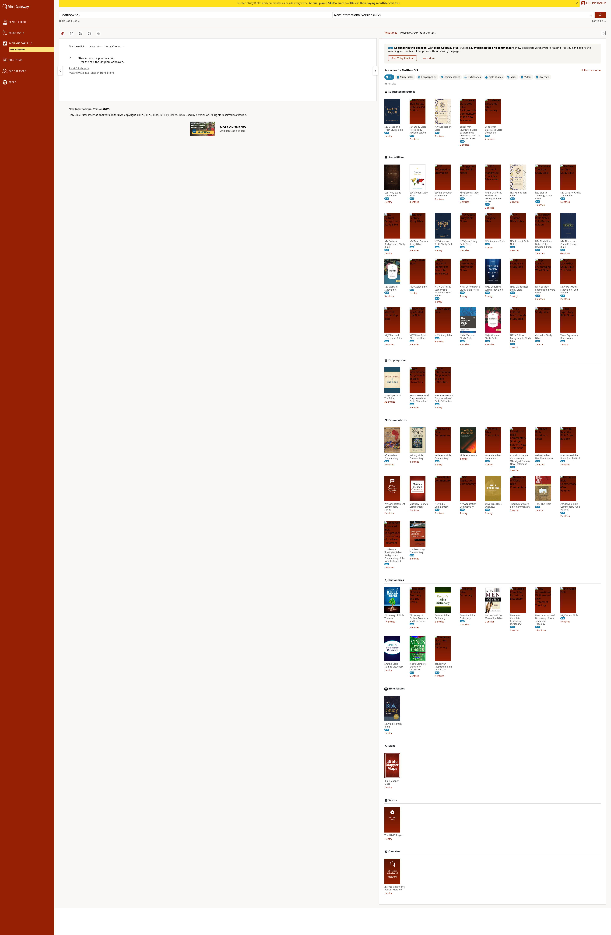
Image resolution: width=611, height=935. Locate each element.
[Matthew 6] (375, 70)
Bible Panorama (468, 455)
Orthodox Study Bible (543, 337)
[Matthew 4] (60, 70)
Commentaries (397, 420)
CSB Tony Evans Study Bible (392, 194)
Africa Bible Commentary (391, 457)
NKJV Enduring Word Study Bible (494, 288)
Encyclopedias (397, 360)
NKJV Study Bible (444, 335)
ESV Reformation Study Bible (443, 194)
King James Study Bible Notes (469, 194)
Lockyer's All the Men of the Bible (494, 617)
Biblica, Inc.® (177, 115)
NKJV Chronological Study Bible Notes (470, 288)
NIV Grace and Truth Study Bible (393, 128)
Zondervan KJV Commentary (417, 551)
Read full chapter (79, 68)
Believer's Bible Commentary (443, 457)
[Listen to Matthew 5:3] (98, 33)
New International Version (86, 109)
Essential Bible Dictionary (467, 617)
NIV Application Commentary (468, 505)
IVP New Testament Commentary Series (394, 507)
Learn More (428, 58)
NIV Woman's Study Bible (391, 288)
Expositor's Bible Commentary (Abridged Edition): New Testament (520, 460)
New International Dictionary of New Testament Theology (545, 620)
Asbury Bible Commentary (416, 457)
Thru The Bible (543, 504)
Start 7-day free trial (402, 58)
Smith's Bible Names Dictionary (393, 665)
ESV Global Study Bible (419, 194)
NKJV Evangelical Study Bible (519, 288)
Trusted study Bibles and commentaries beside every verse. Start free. (318, 3)
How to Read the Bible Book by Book (570, 457)
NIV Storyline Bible (495, 241)
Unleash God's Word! (232, 131)
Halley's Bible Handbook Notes (544, 457)
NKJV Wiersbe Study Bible (467, 337)
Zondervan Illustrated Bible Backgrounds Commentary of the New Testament (470, 132)
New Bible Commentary (441, 505)
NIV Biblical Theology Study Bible (543, 195)
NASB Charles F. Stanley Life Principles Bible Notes (493, 197)
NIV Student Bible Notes (519, 243)
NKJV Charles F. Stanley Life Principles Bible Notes (443, 291)
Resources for (401, 70)
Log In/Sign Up (596, 3)
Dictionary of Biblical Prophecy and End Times (419, 618)
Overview (394, 851)
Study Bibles (396, 157)
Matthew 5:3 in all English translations (92, 72)
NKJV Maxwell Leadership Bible (393, 337)
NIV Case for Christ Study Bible (570, 194)
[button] (593, 3)
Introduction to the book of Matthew (394, 888)
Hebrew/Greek (409, 32)
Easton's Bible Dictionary (442, 617)
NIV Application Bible (443, 128)
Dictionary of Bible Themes (394, 617)
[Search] (600, 15)
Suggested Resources (401, 91)
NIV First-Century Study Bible (419, 243)
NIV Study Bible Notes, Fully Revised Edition (418, 129)
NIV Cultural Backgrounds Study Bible (394, 244)
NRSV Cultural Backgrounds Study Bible (520, 338)
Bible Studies (396, 688)
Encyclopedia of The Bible (392, 397)
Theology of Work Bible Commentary (520, 505)
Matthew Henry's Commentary (419, 505)
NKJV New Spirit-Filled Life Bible (418, 337)
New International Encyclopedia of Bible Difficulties (444, 398)
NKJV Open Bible (569, 615)
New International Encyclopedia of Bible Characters (419, 398)
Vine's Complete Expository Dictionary (418, 666)
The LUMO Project (394, 835)
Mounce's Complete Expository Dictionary (515, 620)
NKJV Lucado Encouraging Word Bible (545, 289)
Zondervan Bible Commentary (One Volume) (570, 507)
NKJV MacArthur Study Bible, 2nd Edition (569, 289)
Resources (391, 32)
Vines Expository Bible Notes (569, 337)
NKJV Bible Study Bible (393, 725)
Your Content (427, 32)
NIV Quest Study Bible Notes (468, 243)
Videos (392, 800)
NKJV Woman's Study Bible (492, 337)
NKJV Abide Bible (419, 286)
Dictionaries (396, 580)
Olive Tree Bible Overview (493, 505)
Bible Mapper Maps (391, 782)
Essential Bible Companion (493, 457)
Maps (391, 745)
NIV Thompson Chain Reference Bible (569, 244)
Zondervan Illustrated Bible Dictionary (493, 129)
